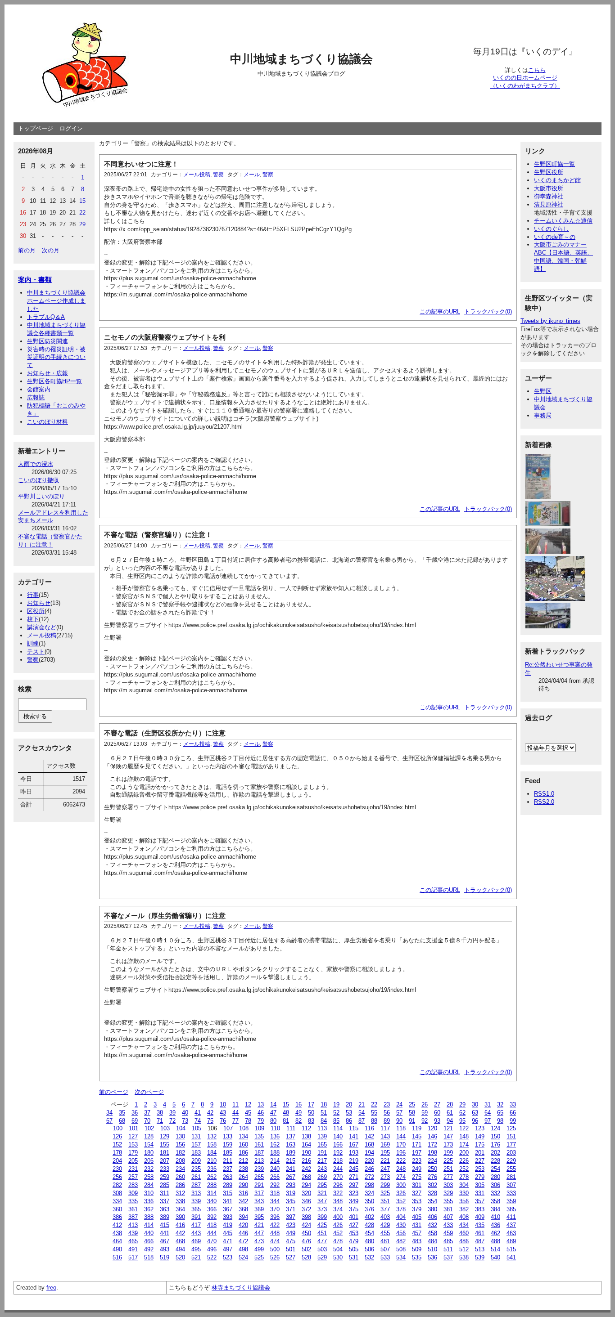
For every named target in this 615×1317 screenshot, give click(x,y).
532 (369, 1257)
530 (338, 1257)
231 (133, 1168)
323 (353, 1193)
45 (248, 1112)
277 (448, 1177)
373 (322, 1209)
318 (275, 1193)
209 (196, 1160)
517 (133, 1257)
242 (306, 1168)
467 (164, 1241)
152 (117, 1144)
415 (164, 1225)
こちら (537, 70)
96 (475, 1120)
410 (495, 1217)
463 (511, 1233)
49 (298, 1112)
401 (353, 1217)
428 (369, 1225)
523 (227, 1257)
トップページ (35, 128)
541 (511, 1257)
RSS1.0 (544, 793)
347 (322, 1201)
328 (432, 1193)
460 (464, 1233)
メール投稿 (41, 635)
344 (275, 1201)
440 (149, 1233)
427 (353, 1225)
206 (149, 1160)
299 (385, 1185)
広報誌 (36, 397)
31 (487, 1104)
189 (290, 1152)
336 (149, 1201)
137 (290, 1136)
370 (275, 1209)
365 (196, 1209)
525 (259, 1257)
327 (416, 1193)
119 (416, 1128)
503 (322, 1249)
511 (448, 1249)
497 (227, 1249)
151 (511, 1136)
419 (227, 1225)
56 (387, 1112)
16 (298, 1104)
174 (464, 1144)
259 (164, 1177)
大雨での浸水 (35, 464)
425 (322, 1225)
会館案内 (38, 389)
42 (210, 1112)
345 (290, 1201)
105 (196, 1128)
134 (243, 1136)
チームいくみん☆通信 (563, 220)
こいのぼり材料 (47, 421)
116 (369, 1128)
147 (448, 1136)
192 (338, 1152)
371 (290, 1209)
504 (338, 1249)
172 (432, 1144)
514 (495, 1249)
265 (259, 1177)
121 (448, 1128)
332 (495, 1193)
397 (290, 1217)
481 (385, 1241)
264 (243, 1177)
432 (432, 1225)
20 (349, 1104)
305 (479, 1185)
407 (448, 1217)
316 (243, 1193)
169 (385, 1144)
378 (401, 1209)
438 (117, 1233)
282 (117, 1185)
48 (286, 1112)
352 (401, 1201)
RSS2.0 (544, 801)
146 (432, 1136)
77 (235, 1120)
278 (464, 1177)
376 (369, 1209)
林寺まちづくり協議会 (241, 1287)
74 (197, 1120)
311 (164, 1193)
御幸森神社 (548, 196)
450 (306, 1233)
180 (149, 1152)
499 (259, 1249)
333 (511, 1193)
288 (212, 1185)
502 (306, 1249)
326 (401, 1193)
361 (133, 1209)
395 (259, 1217)
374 (338, 1209)
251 (448, 1168)
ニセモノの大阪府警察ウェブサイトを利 (165, 337)
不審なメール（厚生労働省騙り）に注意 (165, 915)
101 (133, 1128)
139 (322, 1136)
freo (51, 1287)
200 (464, 1152)
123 (479, 1128)
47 (273, 1112)
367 (227, 1209)
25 (412, 1104)
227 (479, 1160)
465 (133, 1241)
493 (164, 1249)
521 (196, 1257)
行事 (33, 594)
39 (172, 1112)
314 (212, 1193)
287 (196, 1185)
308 (117, 1193)
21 (361, 1104)
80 (273, 1120)
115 (353, 1128)
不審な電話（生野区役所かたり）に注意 (165, 733)
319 (290, 1193)
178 (117, 1152)
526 (275, 1257)
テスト (36, 651)
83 (311, 1120)
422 (275, 1225)
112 (306, 1128)
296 (338, 1185)
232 (149, 1168)
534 (401, 1257)
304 (464, 1185)
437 (511, 1225)
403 (385, 1217)
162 (275, 1144)
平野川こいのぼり (41, 496)
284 (149, 1185)
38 (160, 1112)
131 (196, 1136)
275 (416, 1177)
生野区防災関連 (47, 341)
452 (338, 1233)
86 (349, 1120)
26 (424, 1104)
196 (401, 1152)
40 (185, 1112)
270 (338, 1177)
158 (212, 1144)
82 (298, 1120)
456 (401, 1233)
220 (369, 1160)
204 (117, 1160)
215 (290, 1160)
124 (495, 1128)
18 (324, 1104)
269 (322, 1177)
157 (196, 1144)
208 (180, 1160)
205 (133, 1160)
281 (511, 1177)
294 (306, 1185)
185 (227, 1152)
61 (450, 1112)
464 (117, 1241)
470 (212, 1241)
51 (324, 1112)
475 (290, 1241)
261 (196, 1177)
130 (180, 1136)
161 (259, 1144)
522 (212, 1257)
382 (464, 1209)
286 (180, 1185)
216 (306, 1160)
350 (369, 1201)
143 (385, 1136)
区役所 (36, 611)
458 (432, 1233)
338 (180, 1201)
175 (479, 1144)
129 (164, 1136)
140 (338, 1136)
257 (133, 1177)
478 (338, 1241)
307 (511, 1185)
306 (495, 1185)
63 (475, 1112)
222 (401, 1160)
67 (109, 1120)
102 (149, 1128)
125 (511, 1128)
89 (387, 1120)
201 (479, 1152)
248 (401, 1168)
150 (495, 1136)
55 (374, 1112)
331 (479, 1193)
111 (290, 1128)
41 (197, 1112)
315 (227, 1193)
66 (513, 1112)
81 (286, 1120)
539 (479, 1257)
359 (511, 1201)
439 (133, 1233)
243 (322, 1168)
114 (338, 1128)
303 (448, 1185)
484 (432, 1241)
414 (149, 1225)
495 (196, 1249)
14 (273, 1104)
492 (149, 1249)
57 (399, 1112)
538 (464, 1257)
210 (212, 1160)
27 (437, 1104)
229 (511, 1160)
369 (259, 1209)
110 (275, 1128)
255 (511, 1168)
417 (196, 1225)
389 (164, 1217)
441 (164, 1233)
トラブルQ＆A (46, 317)
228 (495, 1160)
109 (259, 1128)
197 (416, 1152)
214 (275, 1160)
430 (401, 1225)
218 (338, 1160)
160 (243, 1144)
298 (369, 1185)
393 (227, 1217)
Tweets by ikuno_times (550, 321)
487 (479, 1241)
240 (275, 1168)
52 (336, 1112)
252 (464, 1168)
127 (133, 1136)
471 (227, 1241)
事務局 (543, 415)
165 (322, 1144)
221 (385, 1160)
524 (243, 1257)
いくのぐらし (551, 228)
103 (165, 1128)
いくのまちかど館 (557, 180)
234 (180, 1168)
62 (462, 1112)
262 (212, 1177)
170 (401, 1144)
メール (252, 174)
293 (290, 1185)
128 (149, 1136)
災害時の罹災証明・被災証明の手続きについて (56, 357)
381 (448, 1209)
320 (306, 1193)
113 (322, 1128)
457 (416, 1233)
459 (448, 1233)
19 (336, 1104)
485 (448, 1241)
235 (196, 1168)
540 (495, 1257)
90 (399, 1120)
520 (180, 1257)
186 (243, 1152)
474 (275, 1241)
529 (322, 1257)
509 (416, 1249)
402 (369, 1217)
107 (228, 1128)
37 (147, 1112)
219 (353, 1160)
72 (172, 1120)
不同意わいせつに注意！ (141, 164)
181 (164, 1152)
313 (196, 1193)
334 (117, 1201)
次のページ (149, 1092)
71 (160, 1120)
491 (133, 1249)
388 (149, 1217)
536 (432, 1257)
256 (117, 1177)
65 (500, 1112)
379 (416, 1209)
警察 (33, 659)
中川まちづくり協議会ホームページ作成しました (56, 300)
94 (450, 1120)
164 (306, 1144)
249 (416, 1168)
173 (448, 1144)
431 (416, 1225)
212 (243, 1160)
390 (180, 1217)
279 (479, 1177)
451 (322, 1233)
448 (275, 1233)
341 (227, 1201)
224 (432, 1160)
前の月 (27, 250)
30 (475, 1104)
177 (511, 1144)
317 (259, 1193)
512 (464, 1249)
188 (275, 1152)
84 (324, 1120)
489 (511, 1241)
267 (290, 1177)
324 (369, 1193)
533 (385, 1257)
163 (290, 1144)
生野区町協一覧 (554, 164)
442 (180, 1233)
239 (259, 1168)
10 (223, 1104)
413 (133, 1225)
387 (133, 1217)
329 (448, 1193)
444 (212, 1233)
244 (338, 1168)
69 (134, 1120)
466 (149, 1241)
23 (387, 1104)
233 (164, 1168)
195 (385, 1152)
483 (416, 1241)
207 (164, 1160)
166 (338, 1144)
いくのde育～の (554, 236)
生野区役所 (548, 172)
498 (243, 1249)
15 (286, 1104)
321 (322, 1193)
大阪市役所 (548, 188)
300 (401, 1185)
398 (306, 1217)
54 (361, 1112)
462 (495, 1233)
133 (227, 1136)
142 (369, 1136)
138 (306, 1136)
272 (369, 1177)
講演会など (41, 627)
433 (448, 1225)
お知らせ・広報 (47, 373)
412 (117, 1225)
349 (353, 1201)
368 (243, 1209)
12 (248, 1104)
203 (511, 1152)
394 (243, 1217)
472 (243, 1241)
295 (322, 1185)
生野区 (543, 391)
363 (164, 1209)
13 (261, 1104)
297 (353, 1185)
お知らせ (38, 603)
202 (495, 1152)
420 (243, 1225)
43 (223, 1112)
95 (462, 1120)
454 (369, 1233)
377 (385, 1209)
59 (424, 1112)
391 (196, 1217)
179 (133, 1152)
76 (223, 1120)
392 (212, 1217)
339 (196, 1201)
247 (385, 1168)
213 (259, 1160)
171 (416, 1144)
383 (479, 1209)
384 (495, 1209)
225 (448, 1160)
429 (385, 1225)
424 (306, 1225)
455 (385, 1233)
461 (479, 1233)
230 (117, 1168)
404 (401, 1217)
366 (212, 1209)
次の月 (50, 250)
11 (235, 1104)
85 (336, 1120)
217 (322, 1160)
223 (416, 1160)
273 (385, 1177)
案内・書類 (35, 279)
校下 (33, 619)
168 (369, 1144)
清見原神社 (548, 204)
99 (513, 1120)
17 (311, 1104)
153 (133, 1144)
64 (487, 1112)
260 (180, 1177)
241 (290, 1168)
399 (322, 1217)
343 (259, 1201)
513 (479, 1249)
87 (361, 1120)
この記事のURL (440, 311)
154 (149, 1144)
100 (117, 1128)
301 (416, 1185)
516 (117, 1257)
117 (385, 1128)
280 (495, 1177)
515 (511, 1249)
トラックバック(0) (488, 311)
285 (164, 1185)
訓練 (33, 643)
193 (353, 1152)
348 (338, 1201)
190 (306, 1152)
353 (416, 1201)
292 (275, 1185)
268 (306, 1177)
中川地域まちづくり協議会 (301, 59)
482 (401, 1241)
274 (401, 1177)
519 (164, 1257)
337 (164, 1201)
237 (227, 1168)
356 (464, 1201)
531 (353, 1257)
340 (212, 1201)
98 (500, 1120)
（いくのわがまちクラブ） (525, 85)
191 (322, 1152)
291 (259, 1185)
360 (117, 1209)
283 (133, 1185)
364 (180, 1209)
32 (500, 1104)
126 (117, 1136)
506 (369, 1249)
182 (180, 1152)
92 (424, 1120)
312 (180, 1193)
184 (212, 1152)
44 (235, 1112)
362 (149, 1209)
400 (338, 1217)
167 (353, 1144)
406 (432, 1217)
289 (227, 1185)
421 (259, 1225)
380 (432, 1209)
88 (374, 1120)
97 (487, 1120)
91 (412, 1120)
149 (479, 1136)
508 (401, 1249)
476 (306, 1241)
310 (149, 1193)
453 (353, 1233)
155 (164, 1144)
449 (290, 1233)
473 (259, 1241)
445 (227, 1233)
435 (479, 1225)
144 (401, 1136)
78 (248, 1120)
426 (338, 1225)
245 (353, 1168)
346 (306, 1201)
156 (180, 1144)
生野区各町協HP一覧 (54, 381)
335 (133, 1201)
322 (338, 1193)
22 (374, 1104)
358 (495, 1201)
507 (385, 1249)
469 (196, 1241)
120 (432, 1128)
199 (448, 1152)
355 (448, 1201)
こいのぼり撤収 (38, 480)
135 (259, 1136)
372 (306, 1209)
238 (243, 1168)
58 (412, 1112)
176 (495, 1144)
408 (464, 1217)
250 (432, 1168)
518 (149, 1257)
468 (180, 1241)
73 (185, 1120)
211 (227, 1160)
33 (513, 1104)
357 (479, 1201)
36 (134, 1112)
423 (290, 1225)
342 (243, 1201)
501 (290, 1249)
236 (212, 1168)
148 (464, 1136)
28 (450, 1104)
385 (511, 1209)
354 (432, 1201)
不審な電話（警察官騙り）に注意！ (158, 534)
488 (495, 1241)
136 (275, 1136)
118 (401, 1128)
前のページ (113, 1092)
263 (227, 1177)
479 (353, 1241)
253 (479, 1168)
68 (122, 1120)
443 (196, 1233)
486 (464, 1241)
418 (212, 1225)
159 (227, 1144)
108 (244, 1128)
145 (416, 1136)
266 (275, 1177)
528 (306, 1257)
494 (180, 1249)
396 (275, 1217)
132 (212, 1136)
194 (369, 1152)
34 (109, 1112)
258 (149, 1177)
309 (133, 1193)
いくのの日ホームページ (525, 77)
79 (261, 1120)
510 (432, 1249)
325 (385, 1193)
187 (259, 1152)
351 (385, 1201)
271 (353, 1177)
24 (399, 1104)
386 (117, 1217)
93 (437, 1120)
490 (117, 1249)
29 (462, 1104)
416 (180, 1225)
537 (448, 1257)
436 (495, 1225)
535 (416, 1257)
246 (369, 1168)
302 (432, 1185)
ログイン (71, 128)
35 (122, 1112)
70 (147, 1120)
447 (259, 1233)
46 (261, 1112)
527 (290, 1257)
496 (212, 1249)
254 (495, 1168)
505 (353, 1249)
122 (464, 1128)
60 (437, 1112)
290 (243, 1185)
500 (275, 1249)
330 (464, 1193)
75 (210, 1120)
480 (369, 1241)
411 (511, 1217)
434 (464, 1225)
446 (243, 1233)
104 (180, 1128)
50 (311, 1112)
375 (353, 1209)
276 (432, 1177)
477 (322, 1241)
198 (432, 1152)
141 (353, 1136)
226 (464, 1160)
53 (349, 1112)
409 (479, 1217)
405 (416, 1217)
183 (196, 1152)
